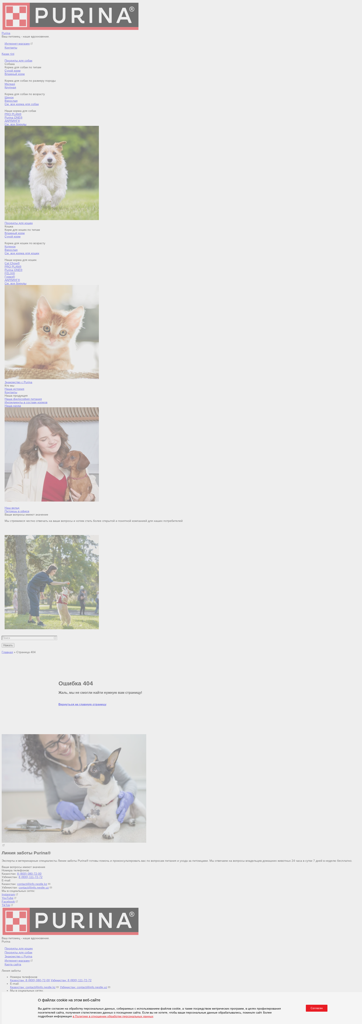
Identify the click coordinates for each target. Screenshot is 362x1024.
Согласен (317, 1008)
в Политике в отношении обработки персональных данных (113, 1016)
